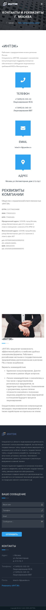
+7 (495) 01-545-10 (21, 572)
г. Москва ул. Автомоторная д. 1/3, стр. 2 (20, 558)
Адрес (23, 175)
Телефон (23, 93)
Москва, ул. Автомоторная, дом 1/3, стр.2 (23, 181)
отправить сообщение (11, 535)
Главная (10, 23)
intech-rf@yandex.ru (23, 147)
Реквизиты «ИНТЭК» (11, 585)
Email (23, 141)
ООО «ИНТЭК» (31, 608)
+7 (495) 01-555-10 (21, 566)
